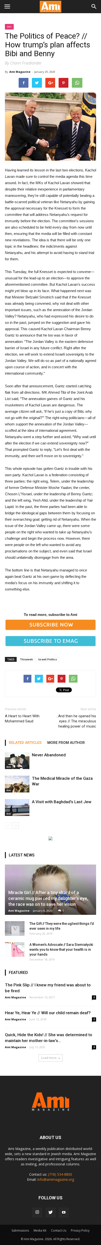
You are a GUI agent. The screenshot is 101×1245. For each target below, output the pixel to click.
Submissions (20, 1230)
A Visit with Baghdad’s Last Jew (61, 801)
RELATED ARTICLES (25, 742)
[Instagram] (37, 1212)
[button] (94, 6)
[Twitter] (50, 1212)
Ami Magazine (19, 72)
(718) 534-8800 (60, 1174)
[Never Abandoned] (17, 760)
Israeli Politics (47, 659)
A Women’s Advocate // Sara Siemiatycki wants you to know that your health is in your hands (61, 949)
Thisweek (26, 659)
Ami (9, 26)
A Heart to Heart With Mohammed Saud (22, 718)
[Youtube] (64, 1212)
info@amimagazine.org (55, 1179)
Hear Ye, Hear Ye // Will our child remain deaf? (48, 1012)
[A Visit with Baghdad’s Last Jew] (17, 807)
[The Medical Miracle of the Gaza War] (17, 784)
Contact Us (58, 1230)
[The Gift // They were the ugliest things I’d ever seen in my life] (15, 928)
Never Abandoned (49, 754)
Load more (49, 1058)
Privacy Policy (80, 1230)
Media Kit (40, 1230)
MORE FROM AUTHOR (66, 742)
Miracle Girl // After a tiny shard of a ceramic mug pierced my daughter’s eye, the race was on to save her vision (48, 898)
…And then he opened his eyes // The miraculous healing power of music (76, 721)
